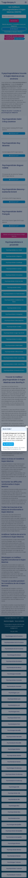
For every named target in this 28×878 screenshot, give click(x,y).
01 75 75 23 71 (9, 444)
